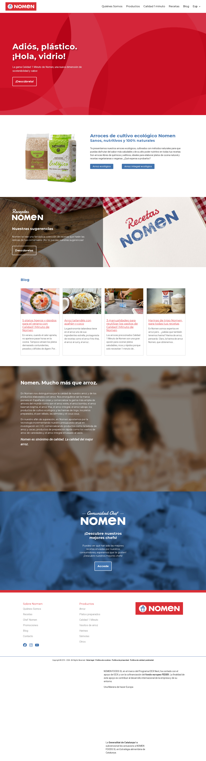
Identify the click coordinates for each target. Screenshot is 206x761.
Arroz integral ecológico (138, 166)
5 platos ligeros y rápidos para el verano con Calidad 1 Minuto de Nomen (39, 325)
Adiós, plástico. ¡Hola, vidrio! (44, 51)
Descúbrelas (24, 250)
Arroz (82, 608)
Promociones (30, 625)
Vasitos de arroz (88, 625)
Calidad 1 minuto (154, 6)
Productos (133, 6)
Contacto (28, 636)
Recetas (174, 6)
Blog (186, 6)
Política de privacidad (120, 660)
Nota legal (90, 660)
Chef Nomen (30, 619)
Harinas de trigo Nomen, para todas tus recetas (165, 322)
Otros (82, 641)
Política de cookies (103, 660)
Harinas (83, 630)
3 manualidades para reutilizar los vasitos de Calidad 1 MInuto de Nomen (122, 325)
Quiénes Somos (112, 6)
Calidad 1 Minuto (88, 619)
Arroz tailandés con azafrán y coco (77, 322)
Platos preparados (89, 614)
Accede (103, 566)
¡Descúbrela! (24, 81)
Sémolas (84, 636)
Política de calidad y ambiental (142, 660)
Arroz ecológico (102, 166)
